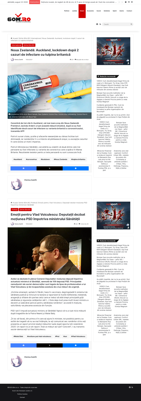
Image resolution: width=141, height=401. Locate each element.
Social (99, 11)
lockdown (46, 159)
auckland (18, 159)
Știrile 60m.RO (24, 38)
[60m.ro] (19, 17)
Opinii (115, 11)
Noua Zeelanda (61, 159)
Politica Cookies (22, 394)
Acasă (15, 38)
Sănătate (107, 11)
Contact (129, 11)
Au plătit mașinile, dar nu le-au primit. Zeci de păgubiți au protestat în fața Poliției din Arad (113, 117)
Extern (82, 11)
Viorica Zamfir (18, 59)
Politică (66, 11)
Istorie (122, 11)
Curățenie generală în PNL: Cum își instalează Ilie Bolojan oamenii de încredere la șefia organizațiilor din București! (110, 108)
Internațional (36, 38)
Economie (90, 11)
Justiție (74, 11)
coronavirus (32, 159)
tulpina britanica (78, 159)
